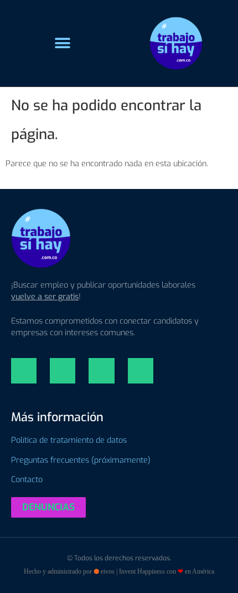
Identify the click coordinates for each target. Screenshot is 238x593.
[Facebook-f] (101, 371)
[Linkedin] (24, 371)
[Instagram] (62, 371)
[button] (62, 43)
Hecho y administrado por (119, 571)
